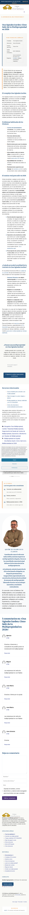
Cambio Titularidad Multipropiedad (12, 429)
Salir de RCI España (9, 844)
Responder (7, 653)
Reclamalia (18, 894)
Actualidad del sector (10, 871)
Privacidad (20, 901)
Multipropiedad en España (12, 438)
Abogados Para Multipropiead (13, 426)
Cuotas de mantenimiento (14, 127)
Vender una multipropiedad (11, 869)
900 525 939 (17, 1)
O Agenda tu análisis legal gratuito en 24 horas (14, 375)
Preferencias (14, 467)
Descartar (14, 463)
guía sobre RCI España (18, 158)
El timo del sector (9, 842)
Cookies (25, 901)
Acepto (14, 460)
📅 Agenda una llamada (7, 886)
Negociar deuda (9, 867)
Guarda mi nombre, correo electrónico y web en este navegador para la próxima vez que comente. (15, 791)
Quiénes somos (8, 859)
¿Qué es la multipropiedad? (11, 863)
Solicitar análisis (8, 884)
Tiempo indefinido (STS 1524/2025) (13, 838)
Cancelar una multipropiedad (11, 836)
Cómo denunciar (9, 846)
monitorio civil (17, 169)
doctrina (17, 323)
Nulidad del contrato (9, 865)
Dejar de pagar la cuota (10, 840)
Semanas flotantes (12, 277)
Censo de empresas (9, 861)
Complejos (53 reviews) (10, 857)
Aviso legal (14, 901)
